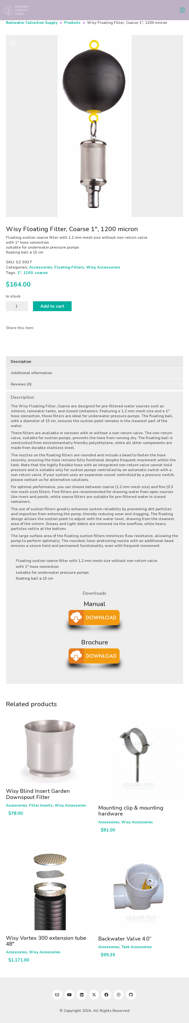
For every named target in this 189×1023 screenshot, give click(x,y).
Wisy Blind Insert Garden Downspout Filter (38, 794)
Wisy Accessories (103, 267)
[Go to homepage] (16, 10)
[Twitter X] (94, 995)
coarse (41, 272)
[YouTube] (69, 995)
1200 (28, 272)
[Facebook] (106, 995)
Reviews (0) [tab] (21, 384)
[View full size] (12, 42)
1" (19, 272)
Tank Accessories (136, 946)
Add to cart (52, 306)
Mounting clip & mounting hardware (130, 811)
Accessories (40, 267)
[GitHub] (131, 995)
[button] (182, 10)
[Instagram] (119, 995)
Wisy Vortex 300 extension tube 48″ (46, 941)
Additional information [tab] (31, 372)
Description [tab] (21, 361)
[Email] (57, 995)
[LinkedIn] (82, 995)
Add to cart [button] (16, 805)
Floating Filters (69, 267)
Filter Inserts (41, 805)
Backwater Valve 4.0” (124, 939)
